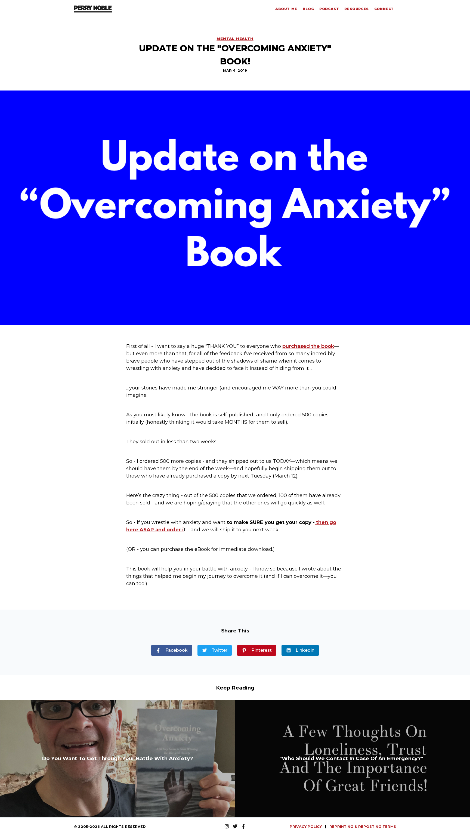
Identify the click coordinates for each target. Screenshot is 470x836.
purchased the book (308, 346)
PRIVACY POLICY (306, 827)
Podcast (329, 9)
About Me (286, 9)
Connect (384, 9)
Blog (308, 9)
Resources (356, 9)
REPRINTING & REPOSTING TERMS (362, 827)
